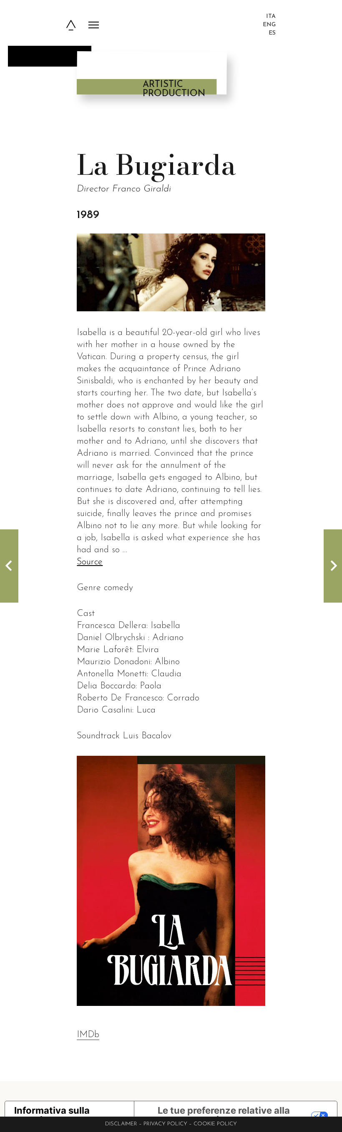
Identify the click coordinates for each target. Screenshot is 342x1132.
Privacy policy (165, 1124)
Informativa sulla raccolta (52, 1115)
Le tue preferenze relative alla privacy (224, 1115)
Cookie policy (215, 1124)
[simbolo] (70, 25)
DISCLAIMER (121, 1124)
